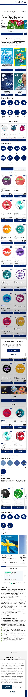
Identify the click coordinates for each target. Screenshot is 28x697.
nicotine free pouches (12, 42)
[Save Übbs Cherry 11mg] (16, 432)
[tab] (3, 566)
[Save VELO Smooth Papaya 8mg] (3, 248)
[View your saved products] (19, 7)
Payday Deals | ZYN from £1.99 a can (12, 1)
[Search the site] (16, 7)
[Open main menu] (25, 7)
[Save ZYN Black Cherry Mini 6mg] (16, 294)
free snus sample (16, 630)
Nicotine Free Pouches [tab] (19, 168)
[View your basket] (22, 7)
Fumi (8, 624)
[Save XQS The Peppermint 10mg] (16, 225)
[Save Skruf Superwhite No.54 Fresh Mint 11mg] (2, 126)
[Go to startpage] (5, 7)
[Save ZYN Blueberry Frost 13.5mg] (16, 248)
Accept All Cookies (7, 687)
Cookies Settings (12, 692)
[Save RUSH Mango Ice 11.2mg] (16, 364)
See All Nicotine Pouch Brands (13, 165)
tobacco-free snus (14, 590)
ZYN (18, 623)
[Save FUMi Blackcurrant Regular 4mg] (3, 176)
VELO (8, 623)
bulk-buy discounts (14, 641)
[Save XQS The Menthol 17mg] (11, 126)
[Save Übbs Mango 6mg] (16, 317)
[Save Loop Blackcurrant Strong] (20, 126)
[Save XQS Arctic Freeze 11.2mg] (16, 409)
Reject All (18, 687)
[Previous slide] (2, 496)
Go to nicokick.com (13, 350)
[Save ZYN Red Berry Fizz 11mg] (3, 317)
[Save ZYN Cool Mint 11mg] (3, 294)
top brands (5, 483)
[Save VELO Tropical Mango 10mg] (3, 225)
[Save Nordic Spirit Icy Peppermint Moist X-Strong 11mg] (3, 270)
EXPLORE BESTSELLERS (13, 456)
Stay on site (13, 354)
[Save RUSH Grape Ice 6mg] (16, 270)
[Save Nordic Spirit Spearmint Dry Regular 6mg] (16, 201)
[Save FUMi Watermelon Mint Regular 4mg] (16, 176)
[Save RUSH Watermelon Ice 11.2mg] (3, 201)
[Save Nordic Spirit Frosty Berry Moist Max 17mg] (3, 364)
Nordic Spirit (13, 623)
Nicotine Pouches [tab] (7, 168)
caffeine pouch (8, 593)
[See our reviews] (13, 3)
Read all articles (13, 568)
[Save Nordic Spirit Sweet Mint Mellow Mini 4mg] (14, 489)
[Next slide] (25, 496)
